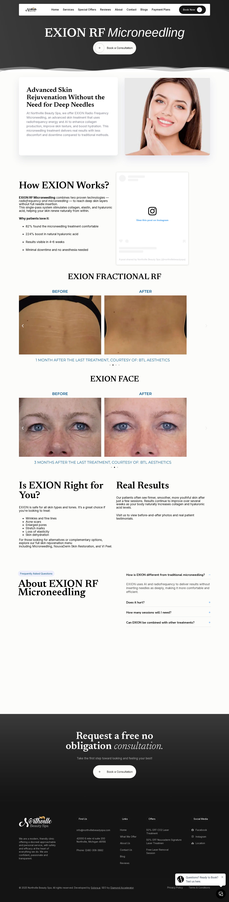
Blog (122, 856)
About (119, 9)
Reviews (105, 9)
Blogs (144, 9)
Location (200, 843)
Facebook (201, 829)
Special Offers (87, 9)
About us (125, 843)
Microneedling (41, 546)
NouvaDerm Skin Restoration (73, 546)
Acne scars (33, 521)
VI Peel (106, 546)
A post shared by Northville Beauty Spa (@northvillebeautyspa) (152, 259)
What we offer (128, 836)
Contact (131, 9)
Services (68, 9)
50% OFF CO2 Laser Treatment (157, 831)
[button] (23, 326)
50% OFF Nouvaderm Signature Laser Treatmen (164, 841)
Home (55, 9)
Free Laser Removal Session (157, 851)
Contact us (126, 849)
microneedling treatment (64, 226)
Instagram (201, 836)
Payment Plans (161, 9)
